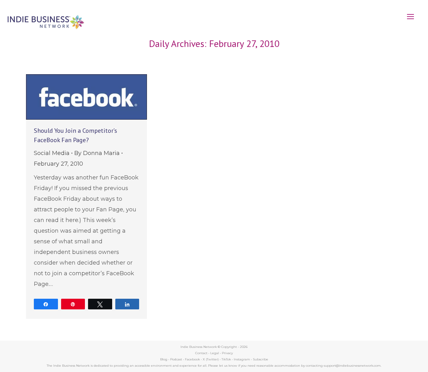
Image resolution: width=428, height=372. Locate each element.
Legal (214, 353)
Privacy (227, 353)
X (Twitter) (211, 359)
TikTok (226, 359)
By (97, 153)
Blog (163, 359)
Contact (201, 353)
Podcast (176, 359)
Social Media (52, 153)
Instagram (242, 359)
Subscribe (260, 359)
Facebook (192, 359)
